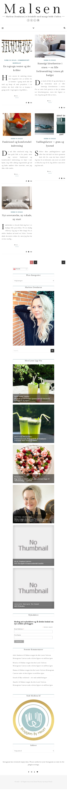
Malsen (33, 9)
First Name (17, 635)
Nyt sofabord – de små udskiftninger (33, 678)
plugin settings (33, 765)
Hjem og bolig (10, 60)
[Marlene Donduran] (33, 318)
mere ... (17, 96)
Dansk (17, 269)
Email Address (19, 629)
